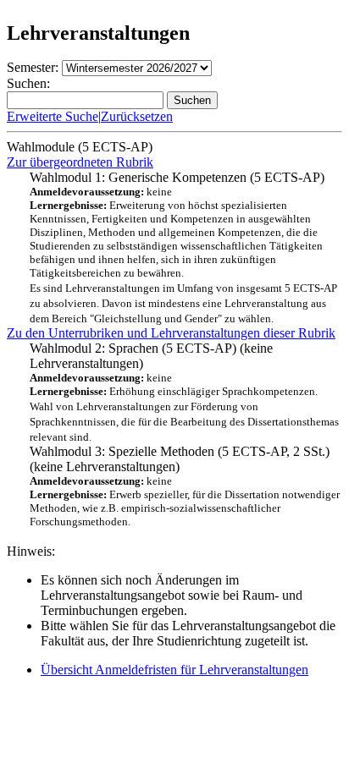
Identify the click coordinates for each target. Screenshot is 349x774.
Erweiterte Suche (52, 116)
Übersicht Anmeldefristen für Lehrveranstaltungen (174, 669)
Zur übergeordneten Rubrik (80, 162)
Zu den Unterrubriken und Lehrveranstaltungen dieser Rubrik (171, 333)
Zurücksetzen (137, 116)
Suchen (192, 100)
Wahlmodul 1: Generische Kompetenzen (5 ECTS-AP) (183, 247)
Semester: (32, 67)
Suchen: (28, 83)
